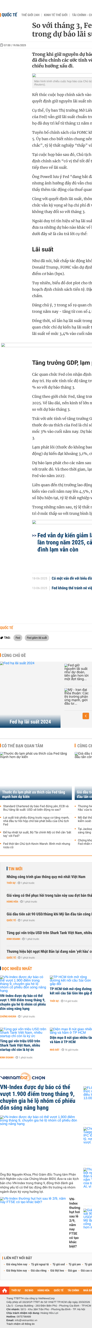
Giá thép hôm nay (16, 1270)
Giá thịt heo (57, 1270)
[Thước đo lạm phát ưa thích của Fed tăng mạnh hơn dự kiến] (36, 776)
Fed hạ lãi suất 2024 (30, 722)
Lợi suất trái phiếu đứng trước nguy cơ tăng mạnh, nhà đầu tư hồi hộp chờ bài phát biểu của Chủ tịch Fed (36, 821)
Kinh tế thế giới (55, 15)
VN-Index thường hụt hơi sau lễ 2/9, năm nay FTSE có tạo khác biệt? (74, 1222)
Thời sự (11, 882)
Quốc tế (9, 14)
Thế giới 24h (30, 15)
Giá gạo (72, 1270)
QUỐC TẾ (58, 1290)
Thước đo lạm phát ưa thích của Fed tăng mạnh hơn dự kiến (33, 794)
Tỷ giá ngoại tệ (40, 1264)
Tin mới (15, 868)
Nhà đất (54, 1049)
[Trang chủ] (4, 1290)
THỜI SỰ (16, 1290)
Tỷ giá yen (75, 1264)
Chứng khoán (8, 1016)
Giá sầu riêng (38, 1270)
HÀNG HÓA (44, 1290)
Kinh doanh (13, 939)
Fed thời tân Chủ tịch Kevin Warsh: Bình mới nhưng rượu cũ (36, 845)
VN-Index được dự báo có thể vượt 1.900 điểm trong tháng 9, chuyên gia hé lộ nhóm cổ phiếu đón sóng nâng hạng (23, 1002)
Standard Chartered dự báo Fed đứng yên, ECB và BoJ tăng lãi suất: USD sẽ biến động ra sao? (35, 808)
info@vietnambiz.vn (26, 1320)
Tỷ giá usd (59, 1264)
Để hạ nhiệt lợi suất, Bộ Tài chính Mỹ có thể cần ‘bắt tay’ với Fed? (37, 834)
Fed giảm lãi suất (37, 638)
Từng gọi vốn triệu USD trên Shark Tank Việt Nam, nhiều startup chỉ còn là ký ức (20, 1045)
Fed (18, 638)
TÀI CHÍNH (73, 1290)
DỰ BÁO (29, 1290)
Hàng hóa (12, 901)
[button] (85, 716)
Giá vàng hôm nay (16, 1264)
